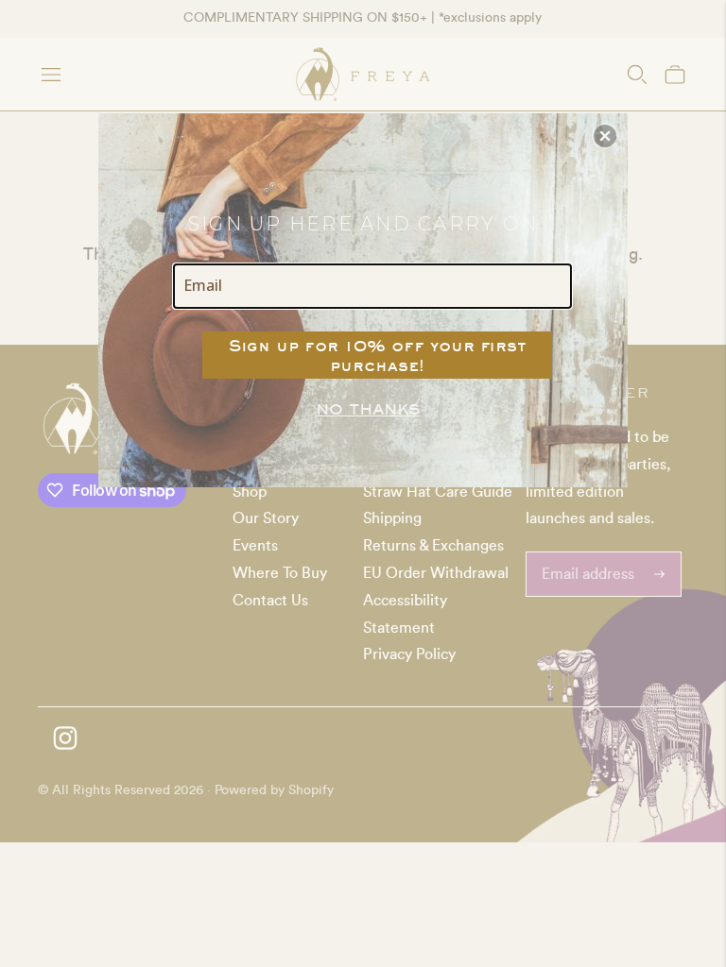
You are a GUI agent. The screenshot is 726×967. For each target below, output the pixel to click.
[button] (605, 136)
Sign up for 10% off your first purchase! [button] (378, 355)
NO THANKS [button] (368, 408)
